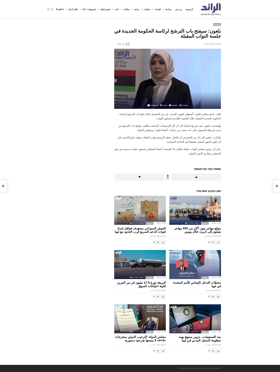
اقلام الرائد (73, 9)
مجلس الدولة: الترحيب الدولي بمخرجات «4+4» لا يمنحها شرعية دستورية (140, 338)
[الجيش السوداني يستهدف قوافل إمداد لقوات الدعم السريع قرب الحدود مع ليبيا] (140, 210)
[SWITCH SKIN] (48, 9)
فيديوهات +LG (89, 9)
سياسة (168, 9)
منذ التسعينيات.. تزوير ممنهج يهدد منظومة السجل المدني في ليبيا (200, 338)
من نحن (178, 9)
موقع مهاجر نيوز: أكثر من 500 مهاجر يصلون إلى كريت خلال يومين (197, 230)
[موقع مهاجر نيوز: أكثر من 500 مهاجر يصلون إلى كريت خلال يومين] (195, 210)
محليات (147, 9)
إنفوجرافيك (105, 9)
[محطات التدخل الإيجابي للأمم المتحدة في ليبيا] (195, 264)
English (60, 9)
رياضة (136, 9)
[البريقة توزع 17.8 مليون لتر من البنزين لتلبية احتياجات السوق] (140, 264)
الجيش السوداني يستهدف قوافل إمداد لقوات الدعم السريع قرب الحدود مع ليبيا (140, 230)
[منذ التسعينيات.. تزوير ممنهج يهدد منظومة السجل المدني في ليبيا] (195, 318)
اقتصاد (158, 9)
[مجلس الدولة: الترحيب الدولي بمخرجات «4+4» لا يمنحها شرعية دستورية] (140, 318)
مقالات (126, 9)
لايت (117, 9)
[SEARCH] (52, 9)
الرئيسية (189, 9)
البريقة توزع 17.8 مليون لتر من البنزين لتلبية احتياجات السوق (141, 284)
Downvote (139, 177)
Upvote (196, 177)
